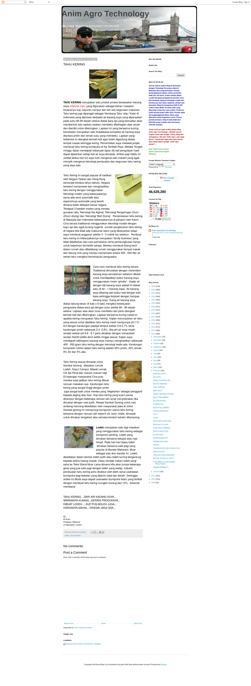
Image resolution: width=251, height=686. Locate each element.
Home (103, 623)
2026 (153, 286)
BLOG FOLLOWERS (161, 408)
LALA (155, 414)
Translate (168, 167)
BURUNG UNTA (159, 374)
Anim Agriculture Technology (164, 230)
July (155, 354)
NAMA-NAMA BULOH (161, 380)
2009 (153, 483)
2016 (153, 320)
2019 (153, 310)
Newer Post (68, 623)
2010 (153, 479)
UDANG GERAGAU (161, 411)
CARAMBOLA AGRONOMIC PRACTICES (164, 463)
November (157, 340)
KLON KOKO (158, 435)
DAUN (155, 418)
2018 (153, 313)
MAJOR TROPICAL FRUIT (163, 458)
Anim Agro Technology (105, 13)
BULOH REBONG (160, 384)
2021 (153, 303)
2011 (153, 476)
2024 (153, 293)
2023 (153, 296)
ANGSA (156, 445)
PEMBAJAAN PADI (160, 442)
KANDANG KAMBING (161, 428)
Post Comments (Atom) (83, 628)
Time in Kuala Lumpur (168, 179)
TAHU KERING (75, 535)
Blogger (164, 665)
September (158, 347)
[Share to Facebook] (100, 532)
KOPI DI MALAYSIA (160, 431)
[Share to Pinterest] (103, 532)
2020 (153, 307)
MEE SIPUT (157, 391)
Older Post (138, 623)
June (155, 357)
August (156, 350)
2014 (153, 327)
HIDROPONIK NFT (160, 438)
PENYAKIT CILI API (160, 425)
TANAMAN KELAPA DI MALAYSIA (166, 448)
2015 (153, 324)
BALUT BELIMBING (161, 397)
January (156, 472)
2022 (153, 300)
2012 (153, 334)
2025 (153, 290)
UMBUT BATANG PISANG (163, 394)
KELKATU (157, 377)
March (156, 367)
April (155, 364)
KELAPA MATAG (159, 401)
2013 (153, 330)
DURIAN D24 (158, 404)
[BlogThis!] (94, 532)
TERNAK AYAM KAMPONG (163, 455)
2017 (153, 317)
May (155, 360)
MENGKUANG (159, 452)
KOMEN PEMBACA (160, 467)
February (157, 371)
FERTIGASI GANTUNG (162, 421)
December (157, 337)
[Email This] (92, 532)
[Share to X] (97, 532)
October (156, 343)
